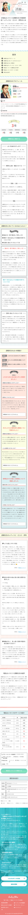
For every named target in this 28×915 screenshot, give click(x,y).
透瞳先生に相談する (14, 139)
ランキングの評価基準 (20, 903)
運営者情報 (14, 884)
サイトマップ (18, 907)
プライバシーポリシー (20, 905)
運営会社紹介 (7, 72)
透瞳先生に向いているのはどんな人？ (13, 60)
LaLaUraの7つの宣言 (14, 878)
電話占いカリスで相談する (14, 771)
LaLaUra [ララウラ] (18, 913)
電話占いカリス (22, 567)
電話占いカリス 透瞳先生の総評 (11, 67)
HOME (3, 803)
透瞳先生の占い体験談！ (9, 63)
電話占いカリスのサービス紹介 (11, 70)
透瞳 (9, 800)
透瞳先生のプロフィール (9, 58)
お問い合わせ (6, 907)
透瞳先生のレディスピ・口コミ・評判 (12, 65)
